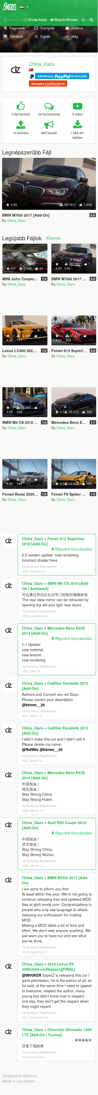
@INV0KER (31, 975)
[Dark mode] (83, 19)
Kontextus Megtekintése (41, 566)
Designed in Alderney (19, 1075)
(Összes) (53, 238)
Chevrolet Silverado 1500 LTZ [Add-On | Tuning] (57, 1032)
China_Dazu (42, 63)
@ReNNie (30, 749)
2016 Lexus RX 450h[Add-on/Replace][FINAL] (48, 966)
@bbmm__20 (33, 704)
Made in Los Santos (18, 1081)
